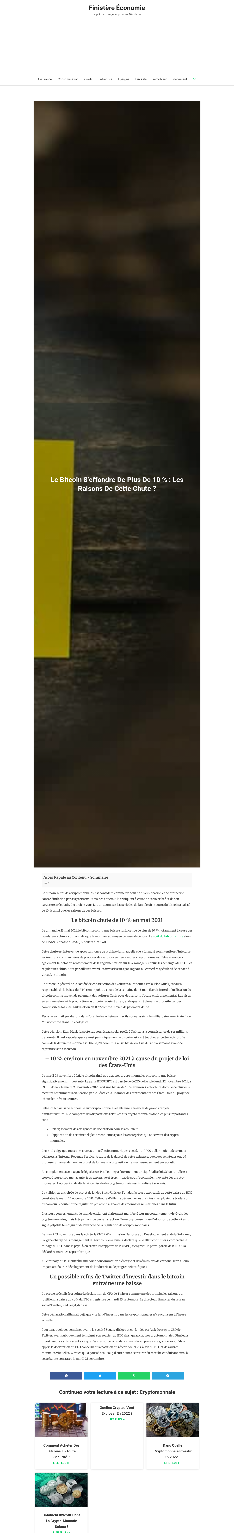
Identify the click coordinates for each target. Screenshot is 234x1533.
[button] (195, 79)
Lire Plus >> (61, 1463)
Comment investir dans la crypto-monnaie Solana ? (61, 1521)
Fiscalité (141, 79)
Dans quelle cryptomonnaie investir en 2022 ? (172, 1451)
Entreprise (105, 79)
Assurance (44, 79)
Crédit (88, 79)
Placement (180, 79)
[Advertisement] (117, 48)
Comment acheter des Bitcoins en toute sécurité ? (61, 1451)
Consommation (68, 79)
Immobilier (159, 79)
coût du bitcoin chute (168, 936)
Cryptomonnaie (157, 1392)
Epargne (124, 79)
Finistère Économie (117, 7)
